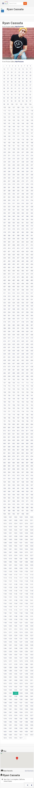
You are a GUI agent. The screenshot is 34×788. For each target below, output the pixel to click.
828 (13, 437)
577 (18, 322)
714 (4, 386)
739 (23, 395)
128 (13, 117)
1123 (20, 581)
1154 (26, 597)
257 (27, 175)
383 (27, 232)
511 (4, 293)
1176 (15, 610)
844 (23, 443)
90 (4, 101)
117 (27, 111)
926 (13, 482)
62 (19, 88)
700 (4, 379)
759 (18, 405)
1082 (26, 559)
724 (18, 389)
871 (18, 456)
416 (18, 248)
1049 (10, 543)
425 (27, 251)
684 (27, 370)
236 (27, 165)
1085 (10, 562)
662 (23, 360)
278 (27, 184)
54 (19, 85)
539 (4, 306)
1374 (15, 715)
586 (27, 325)
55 (23, 85)
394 (13, 239)
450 (13, 264)
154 (4, 130)
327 (27, 207)
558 (27, 312)
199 (18, 149)
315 (4, 203)
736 (9, 395)
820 (9, 434)
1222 (5, 635)
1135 (20, 587)
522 (23, 296)
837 (23, 440)
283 (18, 187)
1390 (5, 725)
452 (23, 264)
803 (27, 424)
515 (23, 293)
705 (27, 379)
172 (23, 136)
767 (23, 408)
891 (13, 466)
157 (18, 130)
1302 (15, 677)
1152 (15, 597)
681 (13, 370)
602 (4, 335)
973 (4, 504)
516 (27, 293)
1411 (20, 735)
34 (4, 79)
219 (13, 159)
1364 (26, 709)
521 (18, 296)
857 (18, 450)
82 (4, 98)
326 (23, 207)
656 (27, 357)
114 (13, 111)
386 (9, 235)
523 (27, 296)
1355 (10, 706)
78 (19, 95)
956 (23, 495)
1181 (10, 613)
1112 (26, 575)
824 (27, 434)
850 (18, 447)
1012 (5, 523)
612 (18, 338)
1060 (5, 549)
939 (9, 488)
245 (4, 171)
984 (23, 507)
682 (18, 370)
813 (9, 431)
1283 (10, 667)
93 (15, 101)
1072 (5, 555)
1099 (20, 568)
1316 (26, 683)
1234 (5, 642)
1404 (15, 731)
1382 (26, 719)
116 (23, 111)
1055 (10, 546)
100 (12, 104)
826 (4, 437)
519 (9, 296)
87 (23, 98)
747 (27, 399)
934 (18, 485)
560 (4, 315)
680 (9, 370)
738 (18, 395)
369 (27, 226)
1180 (5, 613)
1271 (10, 661)
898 (13, 469)
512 (9, 293)
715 (9, 386)
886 (23, 463)
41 (30, 79)
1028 (26, 530)
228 (23, 162)
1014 (15, 523)
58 (4, 88)
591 (18, 328)
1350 (15, 703)
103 (25, 104)
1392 (15, 725)
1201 (20, 623)
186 (23, 142)
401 (13, 242)
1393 (20, 725)
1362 (15, 709)
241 (18, 168)
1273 (20, 661)
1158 (15, 600)
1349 (10, 703)
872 (23, 456)
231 (4, 165)
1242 (15, 645)
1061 (10, 549)
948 (18, 491)
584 (18, 325)
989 (13, 511)
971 (27, 501)
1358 (26, 706)
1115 (10, 578)
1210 (5, 629)
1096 (5, 568)
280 (4, 187)
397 (27, 239)
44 (11, 82)
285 (27, 187)
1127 (10, 584)
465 (18, 271)
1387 (20, 722)
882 (4, 463)
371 (4, 229)
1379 (10, 719)
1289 (10, 671)
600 (27, 331)
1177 (20, 610)
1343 (10, 699)
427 (4, 255)
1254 (15, 651)
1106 (26, 571)
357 (4, 223)
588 (4, 328)
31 (23, 75)
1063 (20, 549)
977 (23, 504)
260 (9, 178)
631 (9, 347)
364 (4, 226)
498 (9, 287)
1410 (15, 735)
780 (18, 415)
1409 (10, 735)
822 (18, 434)
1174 (5, 610)
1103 (10, 571)
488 (27, 280)
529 (23, 299)
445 (23, 261)
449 (9, 264)
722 (9, 389)
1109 (10, 575)
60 (11, 88)
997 (18, 514)
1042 (5, 539)
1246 (5, 648)
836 (18, 440)
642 (27, 351)
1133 (10, 587)
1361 (10, 709)
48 (26, 82)
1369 (20, 712)
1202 (26, 623)
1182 (15, 613)
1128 (15, 584)
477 (9, 277)
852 (27, 447)
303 (13, 197)
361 (23, 223)
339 (18, 213)
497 (4, 287)
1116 (15, 578)
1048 (5, 543)
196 (4, 149)
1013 (10, 523)
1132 (5, 587)
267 (9, 181)
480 (23, 277)
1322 (26, 687)
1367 (10, 712)
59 (8, 88)
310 (13, 200)
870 (13, 456)
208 (27, 152)
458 (18, 267)
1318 (5, 687)
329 (4, 210)
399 (4, 242)
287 (4, 191)
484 (9, 280)
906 (18, 472)
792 (9, 421)
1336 (5, 696)
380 (13, 232)
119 (4, 114)
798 (4, 424)
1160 (26, 600)
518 (4, 296)
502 (27, 287)
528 (18, 299)
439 (27, 258)
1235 (10, 642)
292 (27, 191)
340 (23, 213)
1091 (10, 565)
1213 (20, 629)
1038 (15, 536)
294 (4, 194)
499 (13, 287)
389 (23, 235)
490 (4, 283)
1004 (26, 517)
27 (8, 75)
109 (23, 107)
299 (27, 194)
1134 (15, 587)
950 (27, 491)
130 (23, 117)
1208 (26, 626)
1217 (10, 632)
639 (13, 351)
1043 (10, 539)
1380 (15, 719)
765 (13, 408)
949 (23, 491)
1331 (10, 693)
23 (23, 72)
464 (13, 271)
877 (13, 459)
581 (4, 325)
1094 (26, 565)
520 (13, 296)
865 (23, 453)
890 (9, 466)
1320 (15, 687)
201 (27, 149)
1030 (5, 533)
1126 (5, 584)
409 (18, 245)
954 (13, 495)
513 (13, 293)
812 (4, 431)
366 (13, 226)
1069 (20, 552)
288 (9, 191)
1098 (15, 568)
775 (27, 411)
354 (23, 219)
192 (18, 146)
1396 (5, 728)
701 (9, 379)
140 (4, 123)
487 (23, 280)
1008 (15, 520)
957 (27, 495)
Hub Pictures (19, 26)
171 (18, 136)
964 (27, 498)
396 (23, 239)
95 (23, 101)
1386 (15, 722)
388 (18, 235)
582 (9, 325)
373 (13, 229)
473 (23, 274)
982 (13, 507)
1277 (10, 664)
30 (19, 75)
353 (18, 219)
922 (27, 479)
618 (13, 341)
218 (9, 159)
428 (9, 255)
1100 (26, 568)
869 (9, 456)
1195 (20, 619)
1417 (20, 738)
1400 (26, 728)
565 (27, 315)
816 (23, 431)
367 (18, 226)
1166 (26, 603)
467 (27, 271)
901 (27, 469)
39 (23, 79)
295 (9, 194)
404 (27, 242)
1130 (26, 584)
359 (13, 223)
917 (4, 479)
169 (9, 136)
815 (18, 431)
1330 (5, 693)
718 (23, 386)
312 (23, 200)
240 (13, 168)
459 (23, 267)
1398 (15, 728)
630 (4, 347)
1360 (5, 709)
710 (18, 383)
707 (4, 383)
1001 (10, 517)
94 (19, 101)
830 (23, 437)
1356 (15, 706)
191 (13, 146)
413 (4, 248)
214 (23, 155)
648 (23, 354)
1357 (20, 706)
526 (9, 299)
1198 (5, 623)
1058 (26, 546)
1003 (20, 517)
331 (13, 210)
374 (18, 229)
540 (9, 306)
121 (13, 114)
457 (13, 267)
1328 (26, 690)
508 (23, 290)
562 (13, 315)
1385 (10, 722)
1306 (5, 680)
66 (4, 91)
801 (18, 424)
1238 (26, 642)
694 (9, 376)
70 (19, 91)
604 (13, 335)
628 (27, 344)
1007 (10, 520)
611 (13, 338)
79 (23, 95)
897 (9, 469)
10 (4, 69)
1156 (5, 600)
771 (9, 411)
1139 (10, 591)
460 (27, 267)
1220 (26, 632)
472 (18, 274)
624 (9, 344)
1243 (20, 645)
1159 (20, 600)
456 (9, 267)
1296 (15, 674)
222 (27, 159)
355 (27, 219)
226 (13, 162)
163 (13, 133)
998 (23, 514)
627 (23, 344)
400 (9, 242)
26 (4, 75)
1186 (5, 616)
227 (18, 162)
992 (27, 511)
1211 (10, 629)
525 (4, 299)
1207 (20, 626)
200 (23, 149)
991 (23, 511)
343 (4, 216)
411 (27, 245)
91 (8, 101)
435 (9, 258)
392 (4, 239)
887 (27, 463)
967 (9, 501)
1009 (20, 520)
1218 (15, 632)
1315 (20, 683)
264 (27, 178)
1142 (26, 591)
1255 (20, 651)
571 (23, 319)
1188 (15, 616)
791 (4, 421)
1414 (5, 738)
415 (13, 248)
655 (23, 357)
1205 (10, 626)
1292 (26, 671)
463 (9, 271)
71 (23, 91)
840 (4, 443)
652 (9, 357)
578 (23, 322)
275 (13, 184)
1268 (26, 658)
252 (4, 175)
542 (18, 306)
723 (13, 389)
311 (18, 200)
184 (13, 142)
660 (13, 360)
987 (4, 511)
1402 (5, 731)
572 (27, 319)
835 (13, 440)
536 (23, 303)
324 (13, 207)
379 (9, 232)
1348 (5, 703)
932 (9, 485)
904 (9, 472)
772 (13, 411)
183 (9, 142)
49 (30, 82)
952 (4, 495)
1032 (15, 533)
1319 (10, 687)
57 (30, 85)
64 (26, 88)
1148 (26, 594)
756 (4, 405)
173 (27, 136)
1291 (20, 671)
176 (9, 139)
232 (9, 165)
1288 (5, 671)
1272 (15, 661)
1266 (15, 658)
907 (23, 472)
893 (23, 466)
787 (18, 418)
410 (23, 245)
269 (18, 181)
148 (9, 127)
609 (4, 338)
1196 (26, 619)
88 (26, 98)
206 (18, 152)
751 (13, 402)
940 (13, 488)
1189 (20, 616)
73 (30, 91)
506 (13, 290)
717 (18, 386)
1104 (15, 571)
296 (13, 194)
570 (18, 319)
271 (27, 181)
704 (23, 379)
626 (18, 344)
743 (9, 399)
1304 (26, 677)
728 (4, 392)
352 (13, 219)
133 (4, 120)
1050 (15, 543)
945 (4, 491)
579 (27, 322)
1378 (5, 719)
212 (13, 155)
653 (13, 357)
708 (9, 383)
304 (18, 197)
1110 (15, 575)
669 (23, 363)
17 (30, 69)
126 (4, 117)
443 (13, 261)
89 (30, 98)
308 (4, 200)
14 (19, 69)
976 (18, 504)
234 (18, 165)
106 (9, 107)
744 (13, 399)
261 (13, 178)
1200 (15, 623)
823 (23, 434)
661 (18, 360)
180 (27, 139)
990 (18, 511)
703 (18, 379)
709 (13, 383)
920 (18, 479)
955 (18, 495)
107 (13, 107)
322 (4, 207)
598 (18, 331)
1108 (5, 575)
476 (4, 277)
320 (27, 203)
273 (4, 184)
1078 (5, 559)
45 (15, 82)
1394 (26, 725)
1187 (10, 616)
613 (23, 338)
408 (13, 245)
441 (4, 261)
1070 (26, 552)
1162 (5, 603)
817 (27, 431)
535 (18, 303)
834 (9, 440)
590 (13, 328)
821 (13, 434)
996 (13, 514)
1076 (26, 555)
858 (23, 450)
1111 (20, 575)
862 (9, 453)
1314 (15, 683)
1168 (5, 607)
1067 (10, 552)
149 (13, 127)
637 (4, 351)
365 (9, 226)
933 (13, 485)
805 (4, 427)
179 (23, 139)
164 (18, 133)
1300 (5, 677)
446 (27, 261)
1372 (5, 715)
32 (26, 75)
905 (13, 472)
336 (4, 213)
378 (4, 232)
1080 (15, 559)
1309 (20, 680)
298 (23, 194)
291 (23, 191)
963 (23, 498)
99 (8, 104)
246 (9, 171)
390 (27, 235)
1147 (20, 594)
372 (9, 229)
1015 (20, 523)
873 (27, 456)
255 (18, 175)
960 (9, 498)
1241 (10, 645)
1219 (20, 632)
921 (23, 479)
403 (23, 242)
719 (27, 386)
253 (9, 175)
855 (9, 450)
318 (18, 203)
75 (8, 95)
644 (4, 354)
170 (13, 136)
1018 (5, 527)
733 (27, 392)
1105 (20, 571)
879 (23, 459)
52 (11, 85)
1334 (26, 693)
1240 (5, 645)
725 (23, 389)
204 (9, 152)
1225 (20, 635)
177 (13, 139)
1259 (10, 655)
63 (23, 88)
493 (18, 283)
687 (9, 373)
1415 (10, 738)
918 (9, 479)
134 (9, 120)
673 (9, 367)
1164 (15, 603)
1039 (20, 536)
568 (9, 319)
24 (26, 72)
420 (4, 251)
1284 (15, 667)
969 (18, 501)
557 (23, 312)
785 (9, 418)
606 (23, 335)
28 (11, 75)
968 (13, 501)
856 (13, 450)
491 (9, 283)
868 (4, 456)
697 (23, 376)
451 (18, 264)
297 (18, 194)
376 (27, 229)
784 (4, 418)
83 (8, 98)
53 (15, 85)
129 (18, 117)
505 (9, 290)
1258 (5, 655)
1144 (5, 594)
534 (13, 303)
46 (19, 82)
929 (27, 482)
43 (8, 82)
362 (27, 223)
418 (27, 248)
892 (18, 466)
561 (9, 315)
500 (18, 287)
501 (23, 287)
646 (13, 354)
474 (27, 274)
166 (27, 133)
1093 (20, 565)
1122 (15, 581)
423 (18, 251)
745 (18, 399)
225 (9, 162)
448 (4, 264)
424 (23, 251)
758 (13, 405)
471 (13, 274)
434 (4, 258)
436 (13, 258)
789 (27, 418)
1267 (20, 658)
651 (4, 357)
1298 (26, 674)
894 (27, 466)
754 (27, 402)
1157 (10, 600)
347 (23, 216)
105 (4, 107)
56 (26, 85)
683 (23, 370)
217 (4, 159)
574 (4, 322)
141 (9, 123)
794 (18, 421)
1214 (26, 629)
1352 (26, 703)
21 (15, 72)
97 (30, 101)
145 (27, 123)
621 (27, 341)
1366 (5, 712)
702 (13, 379)
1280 (26, 664)
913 (18, 475)
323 (9, 207)
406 (4, 245)
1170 (15, 607)
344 (9, 216)
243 (27, 168)
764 (9, 408)
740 (27, 395)
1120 (5, 581)
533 (9, 303)
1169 (10, 607)
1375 (20, 715)
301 (4, 197)
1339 (20, 696)
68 (11, 91)
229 (27, 162)
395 (18, 239)
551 (27, 309)
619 (18, 341)
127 (9, 117)
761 (27, 405)
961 (13, 498)
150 (18, 127)
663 (27, 360)
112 (4, 111)
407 (9, 245)
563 (18, 315)
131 (27, 117)
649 (27, 354)
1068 (15, 552)
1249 (20, 648)
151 (23, 127)
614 (27, 338)
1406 (26, 731)
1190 (26, 616)
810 (27, 427)
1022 (26, 527)
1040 (26, 536)
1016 (26, 523)
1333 (20, 693)
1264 (5, 658)
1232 (26, 639)
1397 (10, 728)
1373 (10, 715)
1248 (15, 648)
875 (4, 459)
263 (23, 178)
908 (27, 472)
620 (23, 341)
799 (9, 424)
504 (4, 290)
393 (9, 239)
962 (18, 498)
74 (4, 95)
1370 (26, 712)
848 (9, 447)
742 (4, 399)
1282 (5, 667)
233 (13, 165)
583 (13, 325)
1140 (15, 591)
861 (4, 453)
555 (13, 312)
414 (9, 248)
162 (9, 133)
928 (23, 482)
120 (9, 114)
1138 (5, 591)
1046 (26, 539)
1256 (26, 651)
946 (9, 491)
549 (18, 309)
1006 (5, 520)
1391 (10, 725)
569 (13, 319)
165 (23, 133)
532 (4, 303)
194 (27, 146)
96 (26, 101)
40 (26, 79)
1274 (26, 661)
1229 (10, 639)
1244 (26, 645)
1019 (10, 527)
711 (23, 383)
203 (4, 152)
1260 (15, 655)
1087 (20, 562)
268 (13, 181)
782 (27, 415)
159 (27, 130)
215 (27, 155)
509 (27, 290)
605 (18, 335)
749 (4, 402)
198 (13, 149)
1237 (20, 642)
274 (9, 184)
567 (4, 319)
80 (26, 95)
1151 (10, 597)
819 (4, 434)
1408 (5, 735)
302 (9, 197)
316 (9, 203)
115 (18, 111)
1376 (26, 715)
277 (23, 184)
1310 (26, 680)
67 (8, 91)
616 (4, 341)
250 (27, 171)
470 (9, 274)
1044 (15, 539)
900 (23, 469)
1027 (20, 530)
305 (23, 197)
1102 (5, 571)
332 (18, 210)
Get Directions (29, 771)
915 (27, 475)
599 (23, 331)
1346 (26, 699)
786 (13, 418)
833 (4, 440)
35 (8, 79)
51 (8, 85)
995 (9, 514)
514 (18, 293)
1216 (5, 632)
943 (27, 488)
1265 (10, 658)
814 (13, 431)
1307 (10, 680)
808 (18, 427)
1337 (10, 696)
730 (13, 392)
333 (23, 210)
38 (19, 79)
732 (23, 392)
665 (4, 363)
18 (4, 72)
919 (13, 479)
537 (27, 303)
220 (18, 159)
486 (18, 280)
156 (13, 130)
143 (18, 123)
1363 (20, 709)
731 (18, 392)
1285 (20, 667)
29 (15, 75)
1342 (5, 699)
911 (9, 475)
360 (18, 223)
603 (9, 335)
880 (27, 459)
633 (18, 347)
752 (18, 402)
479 (18, 277)
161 (4, 133)
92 (11, 101)
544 (27, 306)
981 (9, 507)
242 (23, 168)
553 (4, 312)
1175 (10, 610)
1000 (5, 517)
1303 (20, 677)
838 (27, 440)
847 (4, 447)
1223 (10, 635)
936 (27, 485)
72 (26, 91)
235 (23, 165)
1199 (10, 623)
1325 (10, 690)
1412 (26, 735)
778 (9, 415)
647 (18, 354)
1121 (10, 581)
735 (4, 395)
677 (27, 367)
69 (15, 91)
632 (13, 347)
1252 (5, 651)
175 (4, 139)
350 (4, 219)
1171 (20, 607)
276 (18, 184)
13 (15, 69)
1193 (10, 619)
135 (13, 120)
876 (9, 459)
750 (9, 402)
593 (27, 328)
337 (9, 213)
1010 (26, 520)
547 (9, 309)
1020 (15, 527)
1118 (26, 578)
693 (4, 376)
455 (4, 267)
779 (13, 415)
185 (18, 142)
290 (18, 191)
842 (13, 443)
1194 (15, 619)
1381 (20, 719)
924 (4, 482)
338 (13, 213)
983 (18, 507)
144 (23, 123)
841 (9, 443)
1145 (10, 594)
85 (15, 98)
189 (4, 146)
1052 (26, 543)
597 (13, 331)
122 (18, 114)
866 (27, 453)
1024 (5, 530)
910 (4, 475)
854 (4, 450)
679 (4, 370)
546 (4, 309)
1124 (26, 581)
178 (18, 139)
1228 (5, 639)
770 (4, 411)
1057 (20, 546)
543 (23, 306)
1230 (15, 639)
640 (18, 351)
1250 (26, 648)
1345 (20, 699)
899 (18, 469)
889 (4, 466)
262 (18, 178)
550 (23, 309)
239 (9, 168)
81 (30, 95)
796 (27, 421)
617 (9, 341)
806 (9, 427)
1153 (20, 597)
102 (21, 104)
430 (18, 255)
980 (4, 507)
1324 (5, 690)
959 (4, 498)
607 (27, 335)
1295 (10, 674)
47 (23, 82)
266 (4, 181)
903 (4, 472)
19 (8, 72)
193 (23, 146)
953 (9, 495)
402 (18, 242)
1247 (10, 648)
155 (9, 130)
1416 (15, 738)
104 (30, 104)
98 (4, 104)
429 (13, 255)
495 (27, 283)
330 (9, 210)
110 (27, 107)
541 (13, 306)
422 (13, 251)
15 (23, 69)
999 (27, 514)
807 (13, 427)
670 (27, 363)
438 (23, 258)
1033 (20, 533)
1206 (15, 626)
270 (23, 181)
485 (13, 280)
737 (13, 395)
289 (13, 191)
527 (13, 299)
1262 (26, 655)
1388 (26, 722)
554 (9, 312)
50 (4, 85)
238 (4, 168)
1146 (15, 594)
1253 (10, 651)
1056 (15, 546)
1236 (15, 642)
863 (13, 453)
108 (18, 107)
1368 (15, 712)
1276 (5, 664)
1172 (26, 607)
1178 (26, 610)
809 (23, 427)
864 (18, 453)
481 (27, 277)
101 (16, 104)
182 (4, 142)
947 (13, 491)
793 (13, 421)
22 (19, 72)
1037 (10, 536)
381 (18, 232)
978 (27, 504)
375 (23, 229)
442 (9, 261)
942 (23, 488)
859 (27, 450)
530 (27, 299)
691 (27, 373)
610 (9, 338)
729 (9, 392)
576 (13, 322)
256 (23, 175)
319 (23, 203)
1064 (26, 549)
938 (4, 488)
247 (13, 171)
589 (9, 328)
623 (4, 344)
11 (8, 69)
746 (23, 399)
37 (15, 79)
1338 (15, 696)
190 (9, 146)
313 (27, 200)
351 (9, 219)
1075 (20, 555)
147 (4, 127)
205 (13, 152)
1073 (10, 555)
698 (27, 376)
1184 (26, 613)
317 (13, 203)
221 (23, 159)
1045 (20, 539)
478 (13, 277)
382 (23, 232)
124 (27, 114)
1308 (15, 680)
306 (27, 197)
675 (18, 367)
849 (13, 447)
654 (18, 357)
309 (9, 200)
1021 (20, 527)
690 (23, 373)
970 (23, 501)
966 (4, 501)
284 (23, 187)
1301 (10, 677)
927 (18, 482)
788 (23, 418)
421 (9, 251)
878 (18, 459)
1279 (20, 664)
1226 (26, 635)
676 (23, 367)
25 (30, 72)
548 (13, 309)
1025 (10, 530)
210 (4, 155)
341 (27, 213)
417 (23, 248)
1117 (20, 578)
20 (11, 72)
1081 (20, 559)
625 (13, 344)
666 (9, 363)
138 (27, 120)
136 (18, 120)
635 (27, 347)
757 (9, 405)
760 (23, 405)
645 (9, 354)
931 (4, 485)
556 (18, 312)
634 (23, 347)
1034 (26, 533)
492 (13, 283)
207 (23, 152)
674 (13, 367)
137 (23, 120)
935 (23, 485)
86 (19, 98)
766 (18, 408)
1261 (20, 655)
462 (4, 271)
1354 (5, 706)
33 (30, 75)
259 (4, 178)
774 (23, 411)
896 (4, 469)
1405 (20, 731)
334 (27, 210)
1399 (20, 728)
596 (9, 331)
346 (18, 216)
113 (9, 111)
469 (4, 274)
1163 (10, 603)
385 (4, 235)
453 (27, 264)
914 (23, 475)
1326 (15, 690)
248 (18, 171)
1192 (5, 619)
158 (23, 130)
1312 (5, 683)
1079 (10, 559)
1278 (15, 664)
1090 (5, 565)
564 (23, 315)
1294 (5, 674)
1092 (15, 565)
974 (9, 504)
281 (9, 187)
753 (23, 402)
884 (13, 463)
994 (4, 514)
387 (13, 235)
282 (13, 187)
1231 (20, 639)
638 (9, 351)
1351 (20, 703)
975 (13, 504)
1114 (5, 578)
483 (4, 280)
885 (18, 463)
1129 (20, 584)
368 (23, 226)
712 (27, 383)
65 (30, 88)
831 (27, 437)
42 (4, 82)
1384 (5, 722)
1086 (15, 562)
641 (23, 351)
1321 (20, 687)
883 (9, 463)
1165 (20, 603)
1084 (5, 562)
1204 (5, 626)
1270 (5, 661)
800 (13, 424)
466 (23, 271)
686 (4, 373)
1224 (15, 635)
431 (23, 255)
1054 (5, 546)
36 (11, 79)
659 (9, 360)
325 (18, 207)
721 (4, 389)
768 (27, 408)
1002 (15, 517)
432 (27, 255)
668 (18, 363)
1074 (15, 555)
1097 (10, 568)
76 (11, 95)
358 (9, 223)
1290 (15, 671)
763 (4, 408)
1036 (5, 536)
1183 (20, 613)
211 (9, 155)
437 (18, 258)
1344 (15, 699)
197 (9, 149)
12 (11, 69)
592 (23, 328)
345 (13, 216)
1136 (26, 587)
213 (18, 155)
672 (4, 367)
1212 (15, 629)
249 (23, 171)
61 (15, 88)
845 (27, 443)
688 (13, 373)
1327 (20, 690)
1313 (10, 683)
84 (11, 98)
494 (23, 283)
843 (18, 443)
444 (18, 261)
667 (13, 363)
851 (23, 447)
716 (13, 386)
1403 (10, 731)
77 (15, 95)
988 (9, 511)
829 (18, 437)
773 (18, 411)
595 (4, 331)
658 (4, 360)
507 (18, 290)
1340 (26, 696)
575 (9, 322)
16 (26, 69)
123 (23, 114)
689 (18, 373)
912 (13, 475)
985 (27, 507)
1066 (5, 552)
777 (4, 415)
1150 (5, 597)
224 (4, 162)
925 (9, 482)
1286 (26, 667)
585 (23, 325)
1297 (20, 674)
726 (27, 389)
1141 (20, 591)
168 (4, 136)
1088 (26, 562)
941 (18, 488)
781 (23, 415)
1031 (10, 533)
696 (18, 376)
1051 (20, 543)
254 (13, 175)
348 (27, 216)
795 (23, 421)
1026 (15, 530)
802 (23, 424)
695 (13, 376)
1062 (15, 549)
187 (27, 142)
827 (9, 437)
